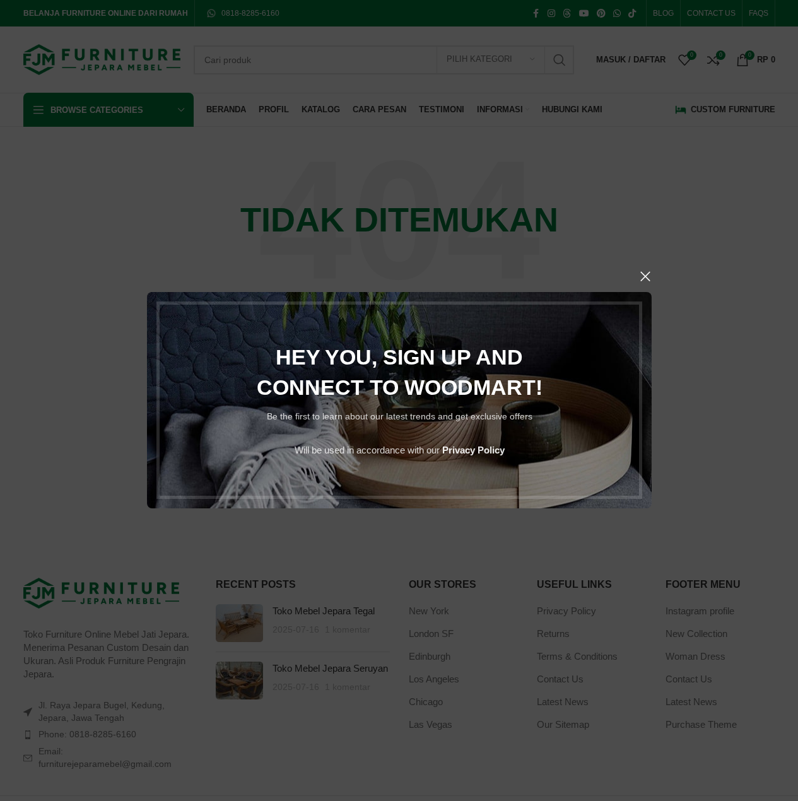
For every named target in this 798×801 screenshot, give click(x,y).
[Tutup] (645, 276)
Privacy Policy (473, 450)
